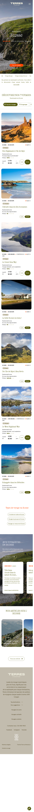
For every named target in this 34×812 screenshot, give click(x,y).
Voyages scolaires (16, 719)
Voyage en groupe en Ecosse (16, 519)
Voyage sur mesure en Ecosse (16, 523)
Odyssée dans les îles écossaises (14, 207)
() (27, 41)
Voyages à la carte (16, 709)
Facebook (9, 730)
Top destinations (15, 702)
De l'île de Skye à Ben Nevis (13, 371)
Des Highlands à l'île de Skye (13, 151)
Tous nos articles (15, 658)
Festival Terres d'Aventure (23, 744)
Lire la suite (16, 84)
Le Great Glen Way (9, 262)
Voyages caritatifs (16, 714)
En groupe (24, 104)
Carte (22, 162)
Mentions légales (6, 744)
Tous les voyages (16, 65)
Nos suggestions (15, 705)
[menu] (29, 4)
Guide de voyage (6, 748)
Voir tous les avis (9, 556)
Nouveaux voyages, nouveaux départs (10, 642)
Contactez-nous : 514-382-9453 (16, 725)
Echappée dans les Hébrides (13, 482)
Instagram (17, 730)
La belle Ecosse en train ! (11, 318)
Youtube (24, 730)
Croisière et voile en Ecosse (16, 514)
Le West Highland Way (11, 426)
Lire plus (6, 585)
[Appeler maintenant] (29, 808)
